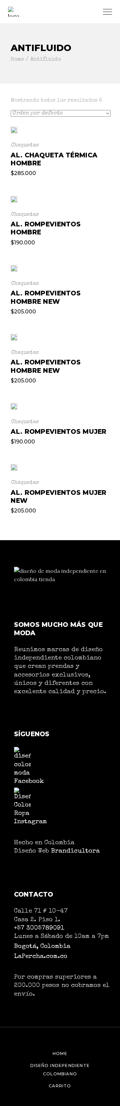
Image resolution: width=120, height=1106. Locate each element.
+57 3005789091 (39, 928)
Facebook (29, 781)
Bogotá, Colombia (42, 946)
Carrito (60, 1085)
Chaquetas (24, 145)
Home (60, 1053)
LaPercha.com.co (40, 956)
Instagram (30, 822)
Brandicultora (75, 851)
